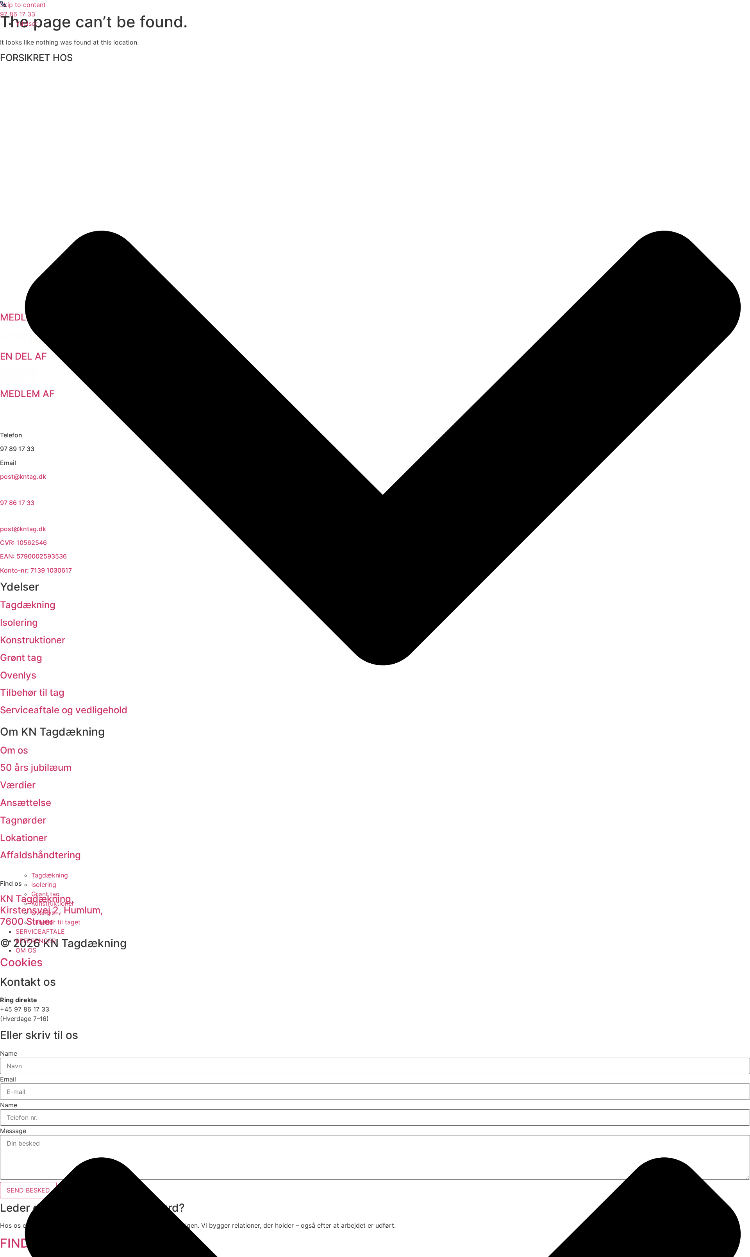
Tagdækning (49, 875)
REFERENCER (36, 941)
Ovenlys (43, 913)
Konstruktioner (52, 903)
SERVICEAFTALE (40, 931)
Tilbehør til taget (55, 922)
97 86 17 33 (17, 14)
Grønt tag (45, 894)
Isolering (43, 884)
